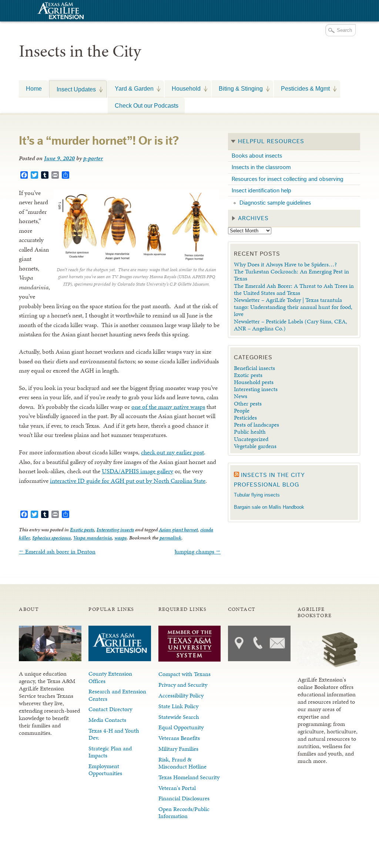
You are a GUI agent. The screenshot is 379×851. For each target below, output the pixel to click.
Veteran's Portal (177, 788)
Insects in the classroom (261, 167)
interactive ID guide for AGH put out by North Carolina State (127, 480)
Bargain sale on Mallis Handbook (269, 507)
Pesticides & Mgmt (302, 88)
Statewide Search (178, 717)
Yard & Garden (131, 88)
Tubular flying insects (257, 495)
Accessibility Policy (181, 695)
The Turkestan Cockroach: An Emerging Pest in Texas (291, 275)
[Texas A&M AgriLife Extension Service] (60, 11)
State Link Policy (178, 706)
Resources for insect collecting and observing (287, 179)
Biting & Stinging (237, 88)
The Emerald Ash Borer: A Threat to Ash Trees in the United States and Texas (294, 289)
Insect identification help (261, 191)
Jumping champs (197, 551)
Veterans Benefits (179, 738)
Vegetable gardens (255, 446)
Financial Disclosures (183, 798)
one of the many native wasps (168, 406)
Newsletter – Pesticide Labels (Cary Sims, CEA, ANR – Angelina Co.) (290, 325)
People (241, 410)
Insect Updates (73, 89)
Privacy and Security (182, 684)
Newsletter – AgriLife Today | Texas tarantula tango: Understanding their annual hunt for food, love (293, 307)
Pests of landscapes (256, 424)
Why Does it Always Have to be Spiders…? (285, 264)
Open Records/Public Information (183, 812)
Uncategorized (251, 439)
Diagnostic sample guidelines (275, 203)
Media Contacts (107, 720)
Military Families (178, 748)
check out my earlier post (172, 452)
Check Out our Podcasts (146, 105)
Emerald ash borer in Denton (57, 551)
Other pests (248, 403)
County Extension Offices (110, 677)
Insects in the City (80, 51)
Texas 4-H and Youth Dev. (113, 734)
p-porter (93, 158)
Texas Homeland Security (188, 777)
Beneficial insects (254, 368)
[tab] (294, 142)
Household (183, 88)
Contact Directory (110, 709)
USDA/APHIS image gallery (137, 471)
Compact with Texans (184, 674)
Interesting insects (115, 529)
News (240, 396)
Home (34, 88)
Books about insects (257, 156)
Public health (250, 431)
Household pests (254, 382)
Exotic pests (82, 529)
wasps (120, 537)
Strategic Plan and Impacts (110, 752)
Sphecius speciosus (51, 537)
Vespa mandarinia (92, 537)
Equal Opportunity (181, 727)
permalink (170, 537)
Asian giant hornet (178, 529)
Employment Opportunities (105, 769)
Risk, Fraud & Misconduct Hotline (182, 763)
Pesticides (245, 417)
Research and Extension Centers (117, 695)
